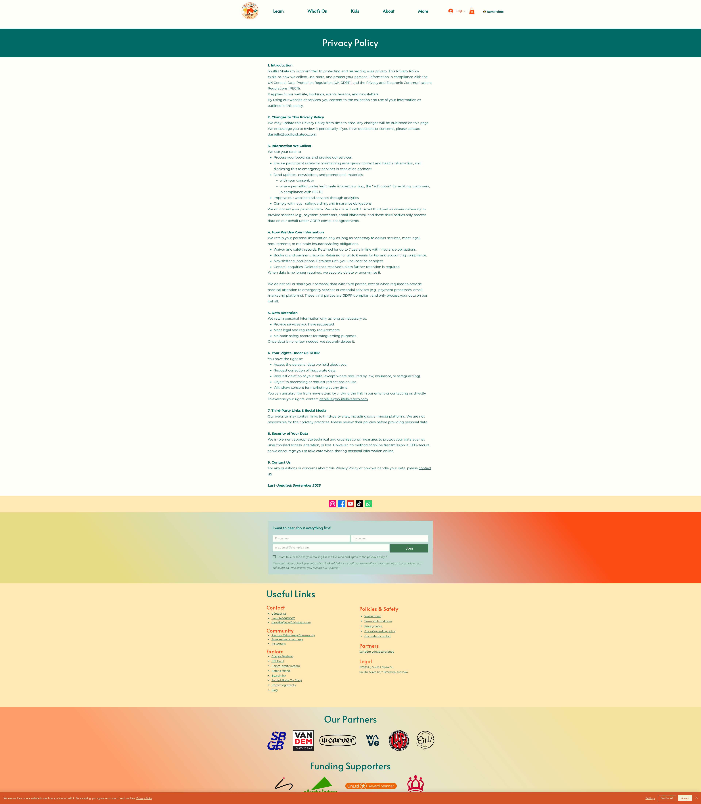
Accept (685, 798)
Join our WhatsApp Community (293, 635)
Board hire (278, 675)
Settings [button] (650, 798)
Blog (274, 690)
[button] (278, 11)
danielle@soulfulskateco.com (292, 134)
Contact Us (278, 613)
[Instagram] (332, 503)
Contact (276, 607)
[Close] (696, 798)
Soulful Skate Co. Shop (286, 680)
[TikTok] (359, 503)
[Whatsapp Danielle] (368, 503)
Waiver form (372, 616)
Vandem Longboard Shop (376, 651)
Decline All (667, 798)
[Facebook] (341, 503)
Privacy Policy (144, 798)
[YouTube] (350, 503)
